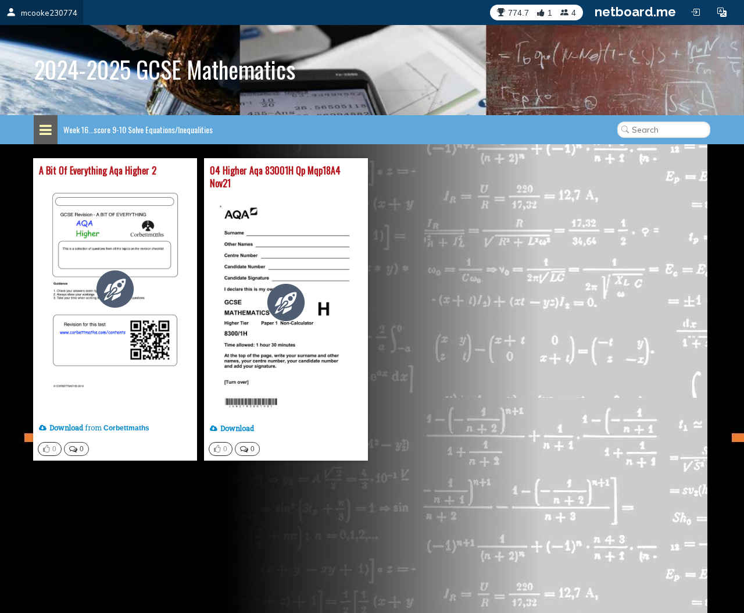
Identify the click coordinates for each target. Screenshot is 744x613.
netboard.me (635, 11)
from (75, 427)
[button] (722, 12)
